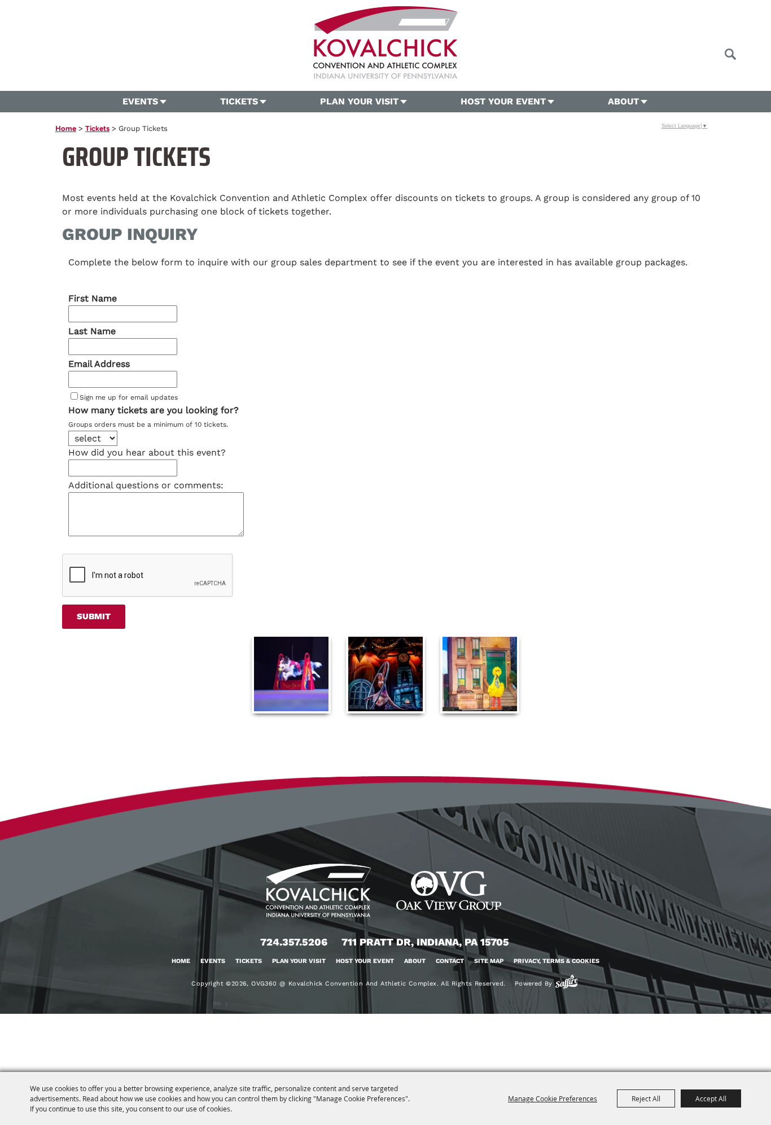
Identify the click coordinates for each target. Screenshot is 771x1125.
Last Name (92, 331)
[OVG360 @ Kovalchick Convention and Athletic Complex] (385, 42)
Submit (94, 616)
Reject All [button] (646, 1098)
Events (140, 101)
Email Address (99, 363)
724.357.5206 (293, 942)
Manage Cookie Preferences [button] (552, 1098)
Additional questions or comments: (146, 485)
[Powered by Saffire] (566, 981)
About (623, 101)
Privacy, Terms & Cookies (556, 961)
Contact (450, 961)
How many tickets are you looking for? (153, 410)
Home (65, 128)
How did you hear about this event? (147, 452)
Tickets (239, 101)
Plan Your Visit (359, 101)
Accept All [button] (710, 1098)
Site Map (488, 961)
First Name (92, 298)
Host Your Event (503, 101)
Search (730, 54)
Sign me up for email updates (129, 397)
